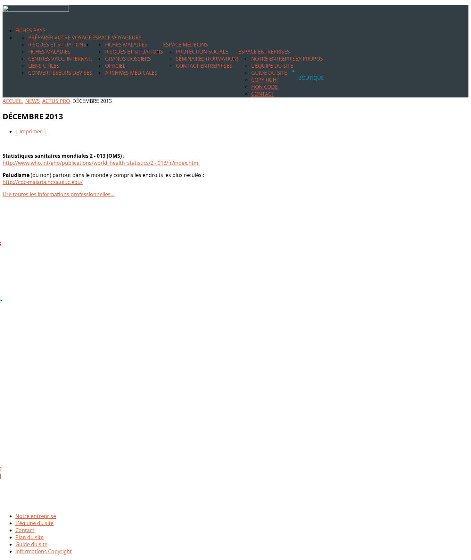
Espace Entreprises (264, 51)
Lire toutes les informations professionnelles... (58, 194)
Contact (262, 93)
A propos (310, 58)
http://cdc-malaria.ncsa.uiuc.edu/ (43, 182)
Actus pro (56, 100)
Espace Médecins (185, 44)
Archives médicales (131, 72)
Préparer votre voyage (60, 37)
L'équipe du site (272, 65)
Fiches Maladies (49, 51)
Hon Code (264, 86)
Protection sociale (202, 51)
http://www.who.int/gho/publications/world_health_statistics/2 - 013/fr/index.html (101, 162)
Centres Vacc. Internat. (60, 58)
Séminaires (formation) (207, 58)
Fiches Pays (30, 30)
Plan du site (29, 537)
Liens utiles (43, 65)
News (32, 100)
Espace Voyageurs (117, 37)
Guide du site (269, 72)
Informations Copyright (43, 551)
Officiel (115, 65)
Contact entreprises (204, 65)
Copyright (265, 79)
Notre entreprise (274, 58)
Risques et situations (57, 44)
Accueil (13, 100)
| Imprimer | (30, 131)
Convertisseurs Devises (60, 72)
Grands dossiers (128, 58)
